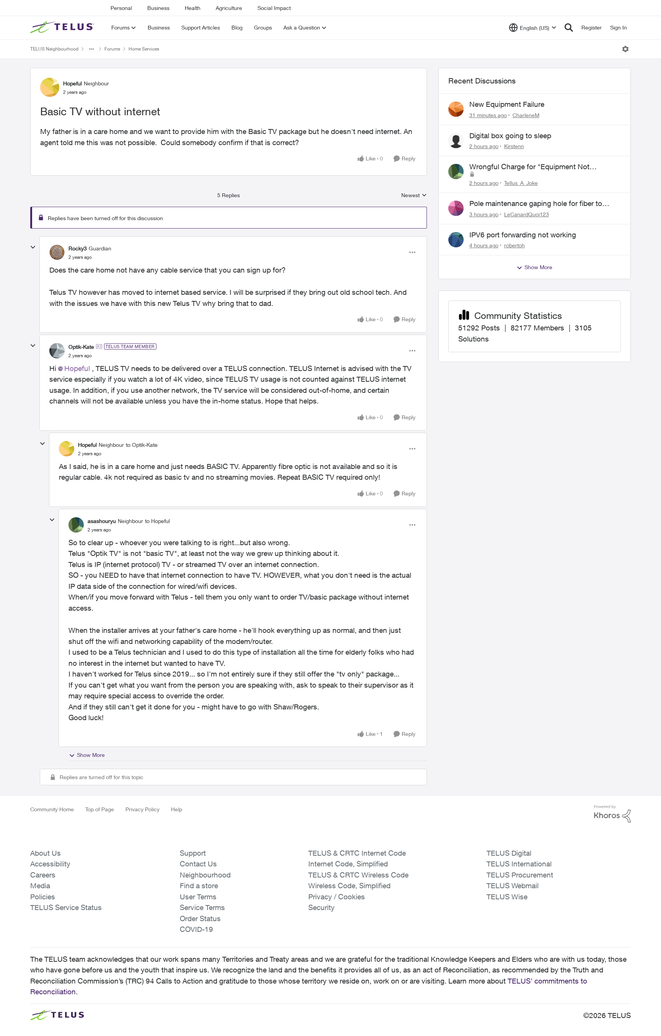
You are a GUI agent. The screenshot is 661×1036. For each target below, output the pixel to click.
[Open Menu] (625, 49)
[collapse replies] (32, 247)
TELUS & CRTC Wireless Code (358, 875)
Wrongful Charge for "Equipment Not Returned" (529, 167)
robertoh (514, 245)
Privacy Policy (142, 809)
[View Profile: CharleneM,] (456, 109)
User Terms (198, 896)
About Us (45, 853)
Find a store (199, 885)
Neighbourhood (205, 875)
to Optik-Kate (142, 444)
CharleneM (526, 115)
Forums (112, 49)
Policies (42, 896)
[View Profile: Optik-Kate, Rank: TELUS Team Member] (57, 350)
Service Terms (202, 907)
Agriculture (229, 8)
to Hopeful (157, 521)
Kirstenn (514, 146)
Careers (42, 875)
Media (40, 885)
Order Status (200, 918)
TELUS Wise (507, 896)
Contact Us (198, 864)
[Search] (568, 27)
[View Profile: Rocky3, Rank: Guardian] (57, 252)
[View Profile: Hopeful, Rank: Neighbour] (49, 87)
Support (193, 853)
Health (192, 8)
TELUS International (519, 864)
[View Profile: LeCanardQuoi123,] (456, 208)
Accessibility (50, 864)
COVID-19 (196, 929)
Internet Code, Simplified (348, 864)
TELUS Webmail (513, 885)
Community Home (52, 809)
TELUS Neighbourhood (54, 49)
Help (176, 809)
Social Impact (274, 8)
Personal (121, 8)
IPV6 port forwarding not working (522, 234)
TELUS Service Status (66, 907)
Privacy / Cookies (336, 896)
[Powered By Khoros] (612, 814)
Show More (91, 755)
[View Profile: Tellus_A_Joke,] (456, 171)
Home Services (144, 49)
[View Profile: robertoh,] (456, 239)
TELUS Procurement (520, 875)
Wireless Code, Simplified (349, 885)
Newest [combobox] (414, 195)
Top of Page (99, 809)
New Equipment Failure (506, 104)
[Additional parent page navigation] (91, 49)
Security (321, 907)
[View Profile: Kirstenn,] (456, 140)
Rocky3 (77, 248)
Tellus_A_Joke (521, 183)
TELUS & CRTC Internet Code (357, 853)
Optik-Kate (81, 346)
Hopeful (72, 83)
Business (158, 8)
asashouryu (102, 521)
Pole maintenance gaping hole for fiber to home (535, 203)
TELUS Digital (509, 853)
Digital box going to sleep (510, 135)
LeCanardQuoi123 (526, 214)
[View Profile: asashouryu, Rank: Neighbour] (76, 525)
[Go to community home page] (63, 27)
